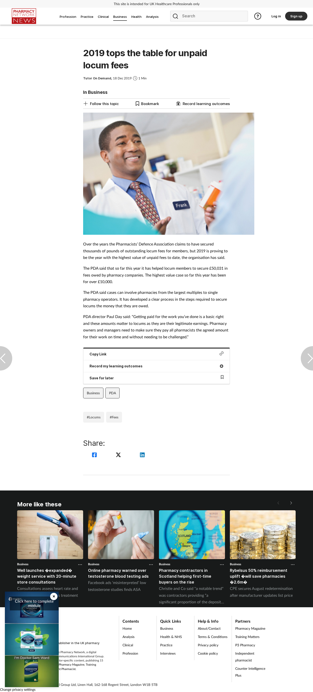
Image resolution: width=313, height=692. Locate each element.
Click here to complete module (34, 603)
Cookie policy (208, 653)
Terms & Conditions (212, 637)
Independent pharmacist (244, 656)
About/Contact (209, 628)
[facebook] (95, 455)
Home (127, 628)
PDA (112, 393)
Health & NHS (171, 637)
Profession (130, 653)
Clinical (128, 645)
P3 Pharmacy (245, 645)
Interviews (168, 653)
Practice (166, 645)
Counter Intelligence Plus (250, 671)
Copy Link (97, 354)
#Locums (94, 417)
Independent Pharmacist (60, 669)
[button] (291, 503)
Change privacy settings (17, 689)
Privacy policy (208, 645)
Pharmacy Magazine (71, 664)
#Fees (114, 417)
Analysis (128, 637)
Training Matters (247, 637)
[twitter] (119, 455)
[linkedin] (142, 455)
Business (93, 393)
